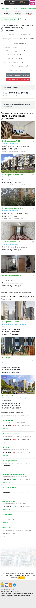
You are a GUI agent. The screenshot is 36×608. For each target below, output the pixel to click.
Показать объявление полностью (18, 75)
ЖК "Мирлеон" (8, 357)
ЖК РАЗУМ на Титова (9, 488)
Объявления (23, 8)
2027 (10, 327)
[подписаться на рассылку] (2, 585)
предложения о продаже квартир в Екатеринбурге (17, 114)
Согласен (21, 578)
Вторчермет (7, 118)
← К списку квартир (8, 19)
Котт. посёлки (14, 8)
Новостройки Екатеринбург (14, 296)
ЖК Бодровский (7, 420)
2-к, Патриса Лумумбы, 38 (12, 174)
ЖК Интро (5, 447)
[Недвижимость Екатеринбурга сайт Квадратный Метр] (32, 2)
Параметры (23, 19)
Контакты (17, 597)
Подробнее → (6, 428)
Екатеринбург (6, 143)
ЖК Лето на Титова (8, 501)
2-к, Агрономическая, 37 (12, 275)
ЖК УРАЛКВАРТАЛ (8, 514)
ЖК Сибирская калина (9, 461)
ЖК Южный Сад (7, 528)
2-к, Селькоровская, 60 (11, 242)
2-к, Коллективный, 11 (11, 141)
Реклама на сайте (5, 593)
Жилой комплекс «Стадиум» (11, 434)
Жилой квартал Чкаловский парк (13, 474)
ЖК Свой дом (7, 395)
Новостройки (5, 8)
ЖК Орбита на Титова (10, 321)
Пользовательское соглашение (18, 593)
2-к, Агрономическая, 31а (12, 208)
